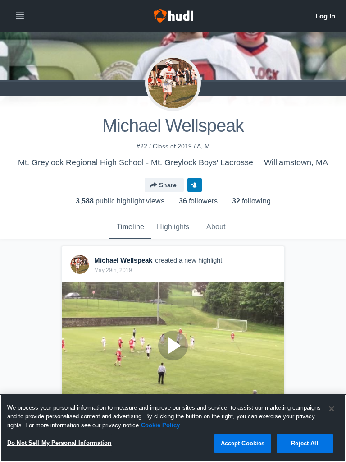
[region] (173, 428)
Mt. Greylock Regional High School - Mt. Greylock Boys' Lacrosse (135, 162)
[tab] (130, 227)
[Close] (331, 409)
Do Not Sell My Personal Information (59, 442)
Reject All (304, 443)
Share (168, 185)
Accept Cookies (243, 443)
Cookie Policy (160, 425)
